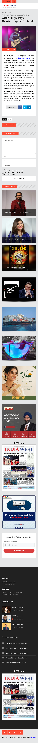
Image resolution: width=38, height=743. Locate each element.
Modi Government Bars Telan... (17, 648)
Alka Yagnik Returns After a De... (18, 240)
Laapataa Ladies (24, 58)
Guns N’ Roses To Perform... (15, 267)
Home (4, 12)
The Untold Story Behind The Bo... (18, 212)
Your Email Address (11, 542)
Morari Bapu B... (18, 607)
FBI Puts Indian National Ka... (17, 644)
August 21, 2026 (18, 610)
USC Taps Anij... (17, 616)
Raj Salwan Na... (18, 624)
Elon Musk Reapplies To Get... (16, 663)
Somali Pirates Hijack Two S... (16, 658)
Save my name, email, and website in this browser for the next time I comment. (13, 172)
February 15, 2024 (10, 49)
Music (10, 12)
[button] (19, 289)
